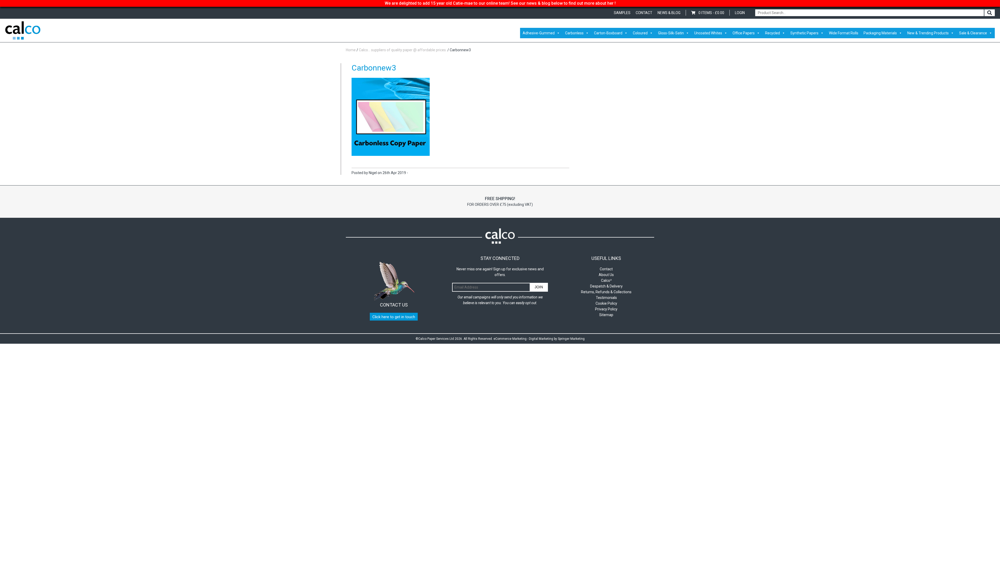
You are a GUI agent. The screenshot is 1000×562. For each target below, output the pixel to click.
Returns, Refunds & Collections (606, 292)
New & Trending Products (928, 33)
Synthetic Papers (804, 33)
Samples (622, 13)
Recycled (772, 33)
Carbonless (574, 33)
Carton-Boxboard (608, 33)
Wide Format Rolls (843, 33)
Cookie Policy (606, 303)
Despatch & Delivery (606, 286)
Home (351, 50)
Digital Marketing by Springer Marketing (557, 339)
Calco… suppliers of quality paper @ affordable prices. (403, 50)
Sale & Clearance (973, 33)
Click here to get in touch (393, 317)
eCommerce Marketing (510, 339)
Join (539, 287)
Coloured (640, 33)
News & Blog (669, 13)
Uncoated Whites (708, 33)
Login (740, 13)
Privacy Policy (606, 309)
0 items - (711, 13)
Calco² (606, 280)
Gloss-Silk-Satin (671, 33)
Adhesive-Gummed (539, 33)
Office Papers (744, 33)
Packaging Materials (880, 33)
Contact (644, 13)
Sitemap (606, 315)
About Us (606, 275)
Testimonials (606, 298)
